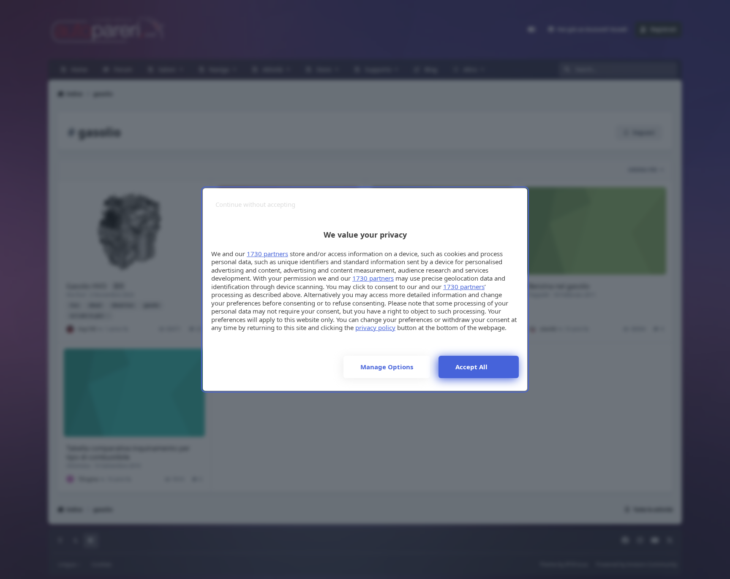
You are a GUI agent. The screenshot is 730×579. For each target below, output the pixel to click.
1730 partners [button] (267, 253)
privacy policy (375, 327)
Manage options (386, 367)
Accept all (471, 367)
